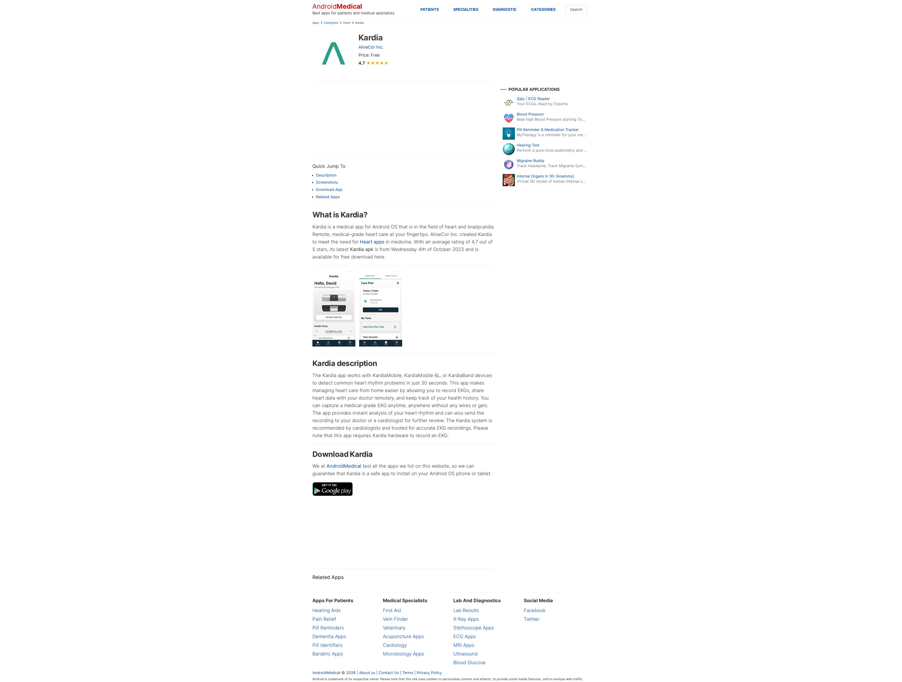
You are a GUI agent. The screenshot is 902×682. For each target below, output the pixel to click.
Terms (407, 672)
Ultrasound (465, 654)
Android (337, 6)
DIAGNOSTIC (505, 9)
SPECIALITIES (465, 9)
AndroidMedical (344, 466)
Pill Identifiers (327, 645)
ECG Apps (464, 636)
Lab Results (466, 610)
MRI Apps (463, 645)
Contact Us (389, 672)
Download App (329, 189)
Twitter (531, 619)
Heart (346, 22)
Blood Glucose (469, 662)
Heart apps (372, 242)
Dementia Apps (329, 636)
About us (367, 672)
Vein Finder (395, 619)
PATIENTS (429, 9)
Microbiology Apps (403, 654)
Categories (331, 22)
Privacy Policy (429, 672)
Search (576, 9)
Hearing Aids (326, 610)
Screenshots (327, 182)
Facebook (535, 610)
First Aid (392, 610)
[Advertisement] (404, 120)
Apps (315, 22)
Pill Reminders (328, 628)
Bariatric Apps (327, 654)
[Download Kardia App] (332, 494)
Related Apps (328, 196)
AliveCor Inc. (371, 47)
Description (326, 175)
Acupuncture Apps (403, 636)
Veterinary (394, 628)
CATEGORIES (543, 9)
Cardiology (395, 645)
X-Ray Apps (466, 619)
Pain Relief (324, 619)
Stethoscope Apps (473, 628)
